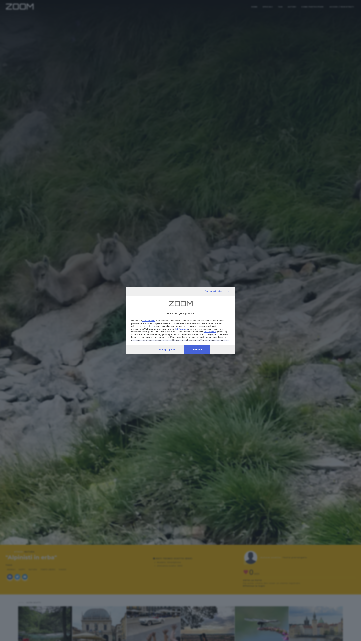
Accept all (197, 349)
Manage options (167, 349)
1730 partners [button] (148, 320)
